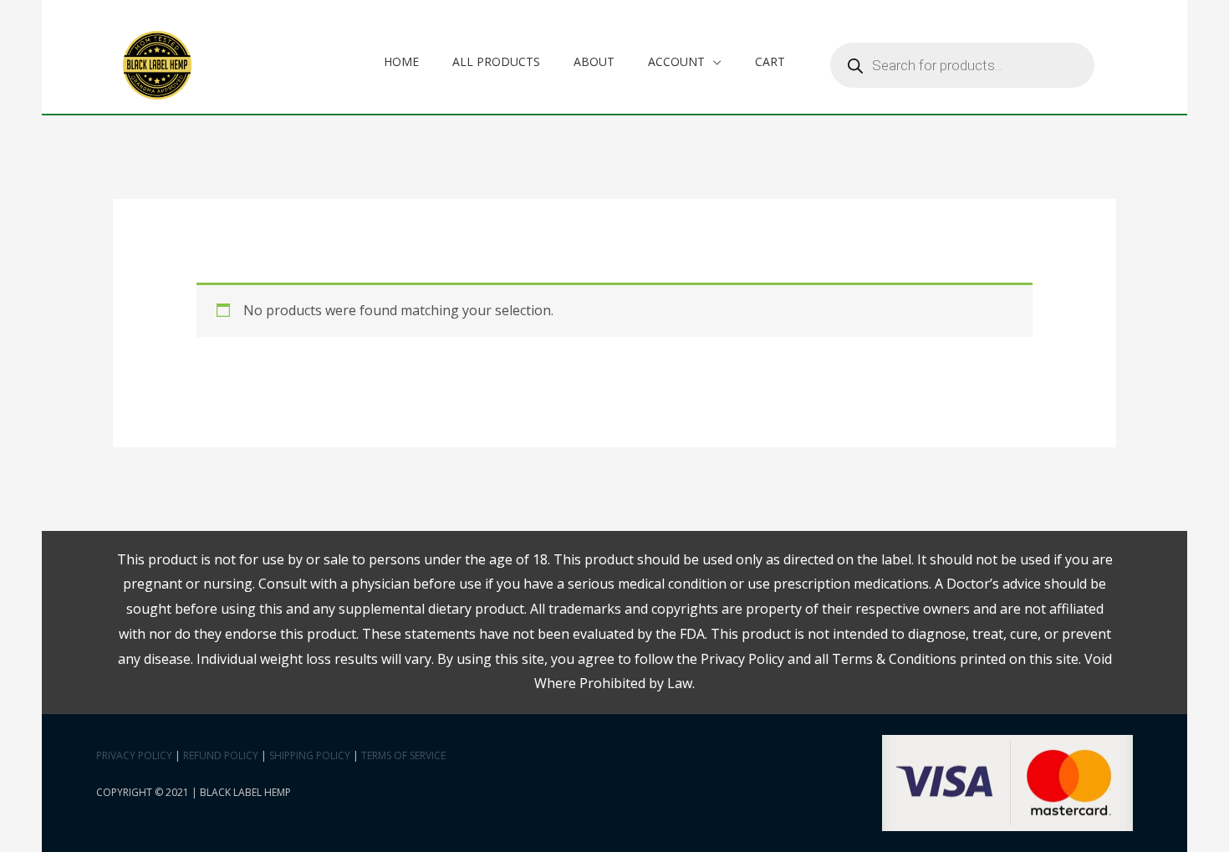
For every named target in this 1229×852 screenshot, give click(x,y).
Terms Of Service (403, 755)
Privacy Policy (134, 755)
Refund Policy (220, 755)
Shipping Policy (309, 755)
